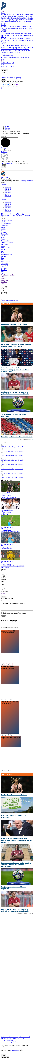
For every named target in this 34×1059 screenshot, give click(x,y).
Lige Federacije (28, 18)
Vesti (2, 11)
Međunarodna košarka (14, 28)
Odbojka (25, 57)
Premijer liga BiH (6, 14)
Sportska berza (9, 45)
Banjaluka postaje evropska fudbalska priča (16, 437)
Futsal (21, 18)
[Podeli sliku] (2, 664)
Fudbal (4, 57)
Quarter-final (4, 280)
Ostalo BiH (4, 20)
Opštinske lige (28, 16)
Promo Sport (21, 50)
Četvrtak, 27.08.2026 (7, 148)
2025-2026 (8, 187)
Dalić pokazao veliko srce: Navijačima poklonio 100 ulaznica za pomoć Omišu (15, 393)
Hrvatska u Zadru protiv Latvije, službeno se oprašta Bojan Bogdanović (16, 345)
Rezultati (6, 215)
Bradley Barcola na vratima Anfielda (14, 324)
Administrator (5, 177)
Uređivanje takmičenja (26, 180)
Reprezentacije (9, 21)
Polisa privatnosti (25, 1037)
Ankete (8, 1042)
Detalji (3, 593)
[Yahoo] (17, 84)
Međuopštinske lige (18, 16)
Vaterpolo (17, 47)
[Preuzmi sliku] (5, 664)
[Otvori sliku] (8, 664)
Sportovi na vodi (9, 49)
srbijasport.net (14, 1050)
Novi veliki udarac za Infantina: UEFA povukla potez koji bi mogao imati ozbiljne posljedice (16, 840)
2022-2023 (8, 192)
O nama (6, 1037)
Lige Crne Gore (19, 20)
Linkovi (3, 1042)
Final (2, 276)
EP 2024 (24, 21)
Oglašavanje (20, 1038)
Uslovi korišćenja (14, 1037)
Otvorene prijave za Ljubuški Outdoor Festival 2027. (14, 816)
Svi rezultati (10, 275)
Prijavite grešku (5, 1040)
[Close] (1, 595)
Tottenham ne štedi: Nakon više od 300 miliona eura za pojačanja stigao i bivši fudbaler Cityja (15, 369)
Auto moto (21, 45)
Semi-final (4, 282)
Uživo (4, 152)
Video (16, 49)
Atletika (27, 45)
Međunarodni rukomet (17, 35)
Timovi (13, 215)
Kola (2, 275)
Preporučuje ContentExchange (24, 439)
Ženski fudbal (15, 18)
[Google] (3, 84)
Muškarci (7, 128)
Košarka (17, 57)
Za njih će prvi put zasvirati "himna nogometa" (13, 415)
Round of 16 (4, 278)
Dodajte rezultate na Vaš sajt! (9, 300)
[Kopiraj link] (11, 664)
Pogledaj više (5, 567)
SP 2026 (3, 23)
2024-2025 (8, 189)
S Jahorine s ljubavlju (7, 55)
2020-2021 (8, 194)
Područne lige (7, 16)
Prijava (5, 70)
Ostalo (18, 26)
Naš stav (14, 50)
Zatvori (3, 596)
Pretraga (12, 1040)
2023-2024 (8, 130)
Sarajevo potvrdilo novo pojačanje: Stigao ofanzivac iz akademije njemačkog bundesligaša (16, 864)
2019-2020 (8, 196)
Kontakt (14, 1038)
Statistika (27, 215)
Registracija (17, 78)
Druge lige (23, 14)
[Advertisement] (17, 107)
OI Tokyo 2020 (11, 52)
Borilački (3, 47)
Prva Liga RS (5, 33)
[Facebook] (7, 84)
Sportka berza (14, 1042)
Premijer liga (12, 26)
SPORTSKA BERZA (7, 66)
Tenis (16, 45)
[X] (12, 85)
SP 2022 (29, 21)
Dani (5, 275)
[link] (17, 292)
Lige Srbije (11, 20)
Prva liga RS (15, 14)
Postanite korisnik (6, 1038)
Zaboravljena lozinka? (7, 78)
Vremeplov (21, 49)
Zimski (3, 45)
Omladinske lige (5, 18)
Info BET (9, 50)
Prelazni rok (17, 21)
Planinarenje (10, 47)
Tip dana (19, 52)
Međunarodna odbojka (17, 40)
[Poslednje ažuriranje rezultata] (1, 299)
